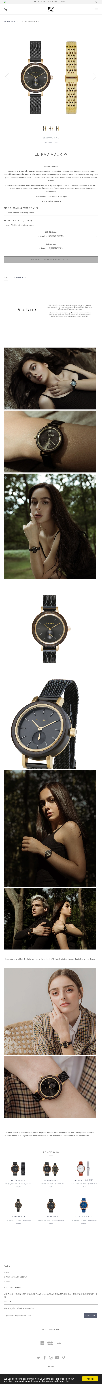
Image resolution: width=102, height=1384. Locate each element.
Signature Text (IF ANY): (18, 221)
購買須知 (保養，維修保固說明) (15, 1277)
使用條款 (7, 1281)
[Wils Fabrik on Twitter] (38, 1359)
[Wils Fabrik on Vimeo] (63, 1359)
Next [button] (93, 76)
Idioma (51, 1367)
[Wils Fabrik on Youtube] (57, 1359)
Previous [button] (8, 76)
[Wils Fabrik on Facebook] (44, 1359)
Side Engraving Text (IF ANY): (21, 208)
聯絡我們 (7, 1272)
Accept (90, 1378)
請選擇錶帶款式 (51, 232)
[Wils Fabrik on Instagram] (51, 1359)
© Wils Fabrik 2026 (51, 1330)
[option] (51, 76)
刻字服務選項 (51, 244)
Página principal (12, 21)
